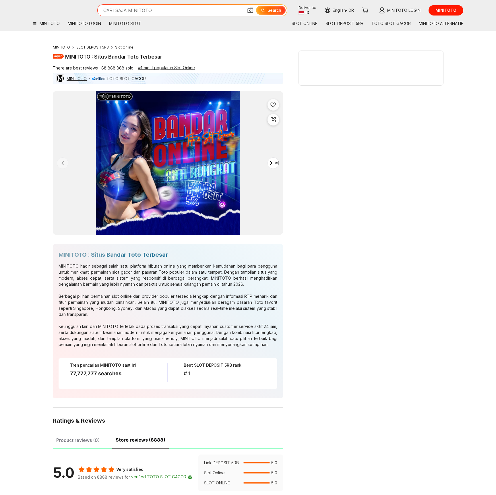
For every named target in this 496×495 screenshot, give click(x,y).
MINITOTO (61, 47)
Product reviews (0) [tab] (78, 440)
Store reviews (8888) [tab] (140, 440)
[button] (250, 10)
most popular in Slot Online (166, 67)
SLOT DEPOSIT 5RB (92, 47)
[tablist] (168, 439)
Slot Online (124, 47)
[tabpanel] (168, 473)
